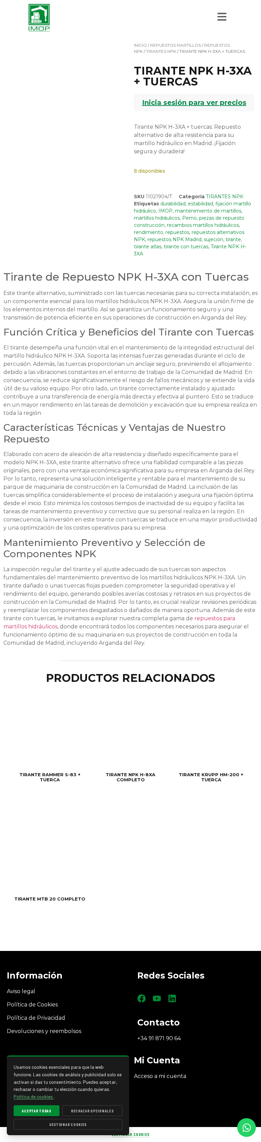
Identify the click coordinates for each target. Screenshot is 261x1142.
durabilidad (173, 204)
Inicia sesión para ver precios (194, 102)
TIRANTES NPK (161, 51)
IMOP (165, 211)
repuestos (177, 232)
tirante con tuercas (186, 247)
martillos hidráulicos (157, 218)
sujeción (213, 239)
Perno (189, 218)
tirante (233, 239)
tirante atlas (147, 247)
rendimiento (148, 232)
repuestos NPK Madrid (174, 239)
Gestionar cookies (130, 1134)
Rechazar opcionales (92, 1110)
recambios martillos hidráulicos (203, 225)
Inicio (140, 45)
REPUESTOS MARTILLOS (175, 45)
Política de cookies (34, 1096)
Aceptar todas (36, 1110)
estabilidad (200, 204)
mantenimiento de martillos (208, 211)
